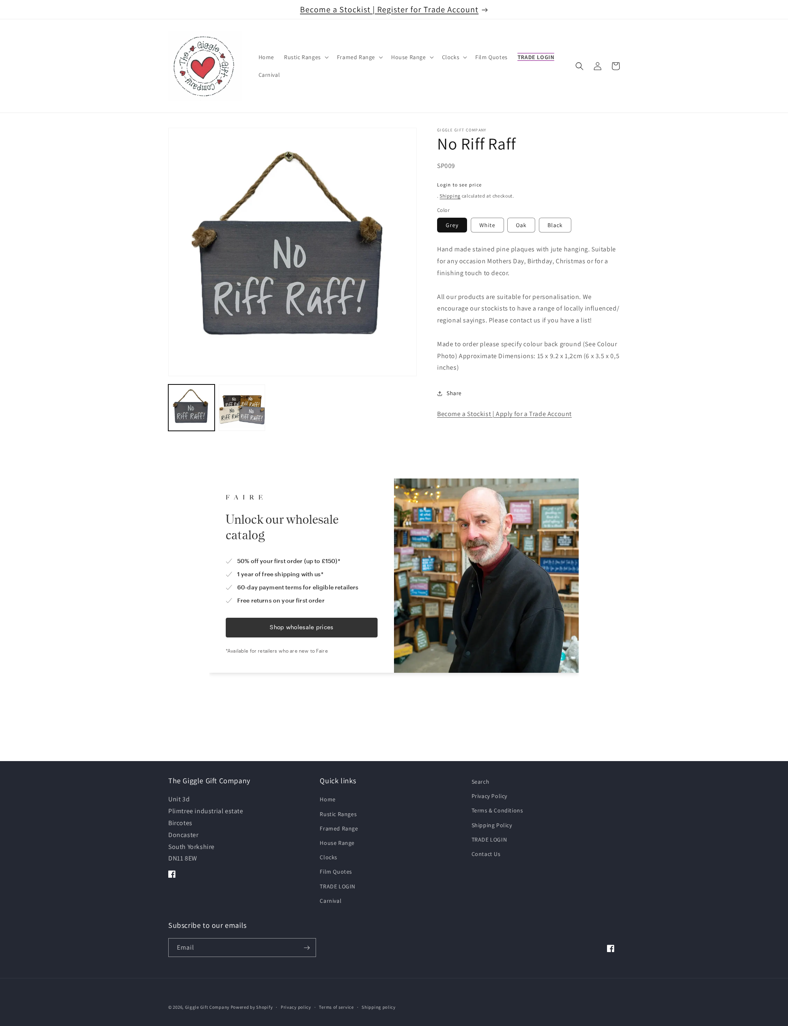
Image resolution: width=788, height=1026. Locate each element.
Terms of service (336, 1007)
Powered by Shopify (252, 1007)
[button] (305, 57)
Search (481, 781)
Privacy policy (296, 1007)
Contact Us (486, 854)
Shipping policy (379, 1007)
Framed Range (339, 828)
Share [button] (454, 393)
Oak (521, 225)
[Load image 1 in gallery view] (191, 407)
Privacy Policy (489, 796)
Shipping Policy (492, 825)
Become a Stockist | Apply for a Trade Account (504, 414)
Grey (452, 225)
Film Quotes (336, 872)
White (487, 225)
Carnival (330, 900)
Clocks (328, 857)
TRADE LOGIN (337, 886)
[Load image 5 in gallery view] (242, 407)
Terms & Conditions (497, 810)
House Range (337, 843)
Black (555, 225)
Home (327, 799)
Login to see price (459, 185)
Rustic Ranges (338, 814)
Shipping (450, 196)
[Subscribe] (307, 948)
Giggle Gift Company (207, 1007)
